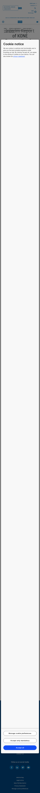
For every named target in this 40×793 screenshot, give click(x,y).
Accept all (20, 748)
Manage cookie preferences (20, 733)
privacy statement (19, 56)
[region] (20, 396)
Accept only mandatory (20, 741)
